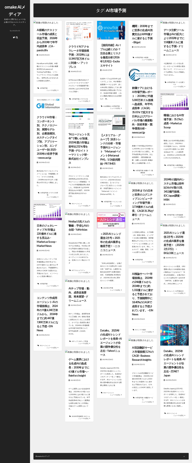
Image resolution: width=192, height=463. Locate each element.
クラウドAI (84, 99)
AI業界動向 (179, 165)
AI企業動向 (107, 106)
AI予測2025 (180, 291)
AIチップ (75, 341)
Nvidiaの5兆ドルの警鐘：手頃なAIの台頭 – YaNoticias (79, 225)
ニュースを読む (51, 90)
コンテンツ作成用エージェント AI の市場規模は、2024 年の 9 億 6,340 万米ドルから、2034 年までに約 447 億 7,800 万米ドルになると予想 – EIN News (47, 314)
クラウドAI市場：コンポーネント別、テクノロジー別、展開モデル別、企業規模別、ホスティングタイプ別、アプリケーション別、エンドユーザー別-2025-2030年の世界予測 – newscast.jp (47, 137)
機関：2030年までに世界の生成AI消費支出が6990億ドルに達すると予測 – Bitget (142, 34)
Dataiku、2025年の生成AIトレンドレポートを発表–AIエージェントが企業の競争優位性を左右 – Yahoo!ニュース (111, 342)
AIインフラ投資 (140, 330)
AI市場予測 (43, 88)
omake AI (16, 31)
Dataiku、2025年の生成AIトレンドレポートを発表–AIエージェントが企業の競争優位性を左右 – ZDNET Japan (174, 363)
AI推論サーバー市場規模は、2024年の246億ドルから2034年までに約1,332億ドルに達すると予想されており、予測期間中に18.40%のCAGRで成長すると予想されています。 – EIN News (142, 294)
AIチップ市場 (83, 341)
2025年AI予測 (108, 288)
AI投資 (146, 57)
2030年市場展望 (77, 416)
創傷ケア (147, 170)
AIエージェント (77, 203)
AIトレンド (170, 291)
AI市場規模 (179, 215)
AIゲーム (87, 416)
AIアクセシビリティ (78, 270)
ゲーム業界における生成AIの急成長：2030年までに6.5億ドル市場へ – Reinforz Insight (79, 367)
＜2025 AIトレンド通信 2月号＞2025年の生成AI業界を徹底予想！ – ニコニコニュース (110, 242)
